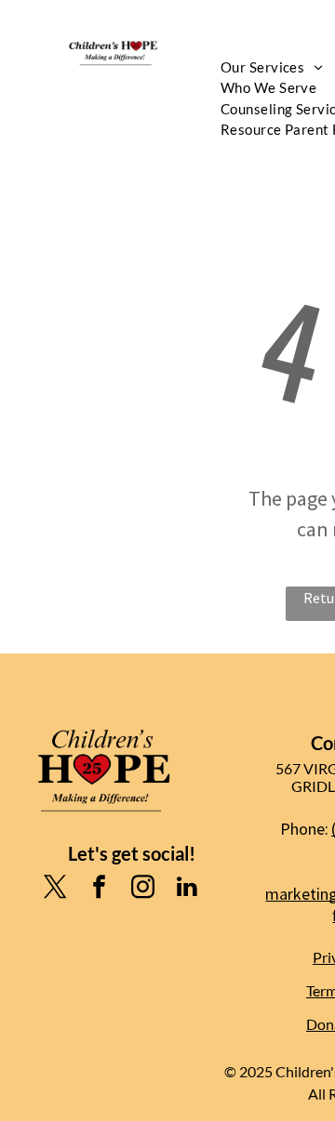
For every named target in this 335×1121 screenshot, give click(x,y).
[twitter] (56, 889)
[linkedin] (187, 889)
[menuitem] (268, 88)
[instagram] (143, 889)
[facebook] (99, 889)
